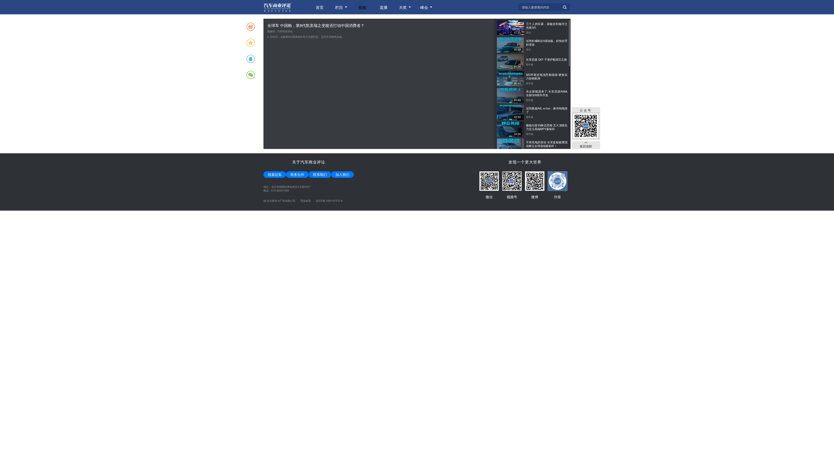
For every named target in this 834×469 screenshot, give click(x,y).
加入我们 (342, 174)
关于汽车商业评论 (308, 162)
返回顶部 (586, 146)
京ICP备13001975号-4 (329, 200)
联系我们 (320, 174)
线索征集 (275, 174)
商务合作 (297, 174)
